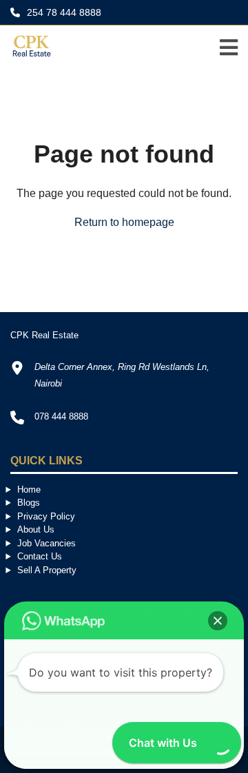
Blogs (28, 502)
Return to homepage (124, 222)
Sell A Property (46, 570)
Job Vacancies (46, 543)
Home (29, 489)
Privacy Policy (46, 516)
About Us (35, 529)
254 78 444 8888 (62, 12)
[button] (217, 620)
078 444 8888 (61, 416)
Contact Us (39, 556)
